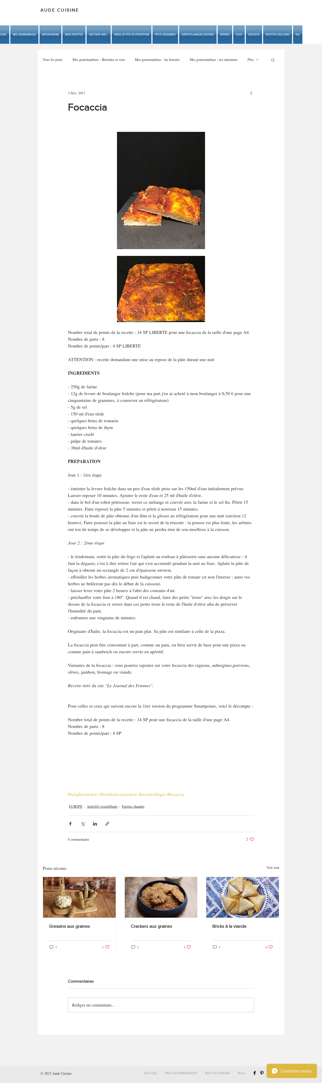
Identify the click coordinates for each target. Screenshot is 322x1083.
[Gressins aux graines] (79, 897)
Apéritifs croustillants (102, 806)
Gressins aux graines (69, 926)
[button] (98, 34)
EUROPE (76, 806)
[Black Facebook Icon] (254, 1073)
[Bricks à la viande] (242, 897)
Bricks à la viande (229, 926)
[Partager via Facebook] (70, 823)
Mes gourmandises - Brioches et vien (98, 59)
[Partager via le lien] (107, 823)
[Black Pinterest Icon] (262, 1073)
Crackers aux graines (151, 926)
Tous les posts (52, 59)
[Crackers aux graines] (161, 897)
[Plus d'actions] (251, 93)
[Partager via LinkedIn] (95, 823)
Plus (251, 59)
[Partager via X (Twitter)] (82, 823)
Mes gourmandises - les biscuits (157, 59)
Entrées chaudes (133, 806)
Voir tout (272, 867)
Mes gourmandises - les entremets (213, 59)
